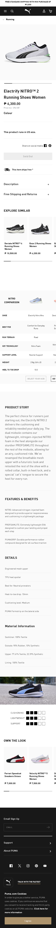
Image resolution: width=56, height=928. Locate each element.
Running (10, 19)
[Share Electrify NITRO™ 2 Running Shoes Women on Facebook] (45, 145)
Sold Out (28, 156)
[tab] (8, 83)
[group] (15, 234)
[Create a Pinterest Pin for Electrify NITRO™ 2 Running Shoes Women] (50, 145)
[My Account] (44, 11)
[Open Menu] (6, 11)
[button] (6, 11)
